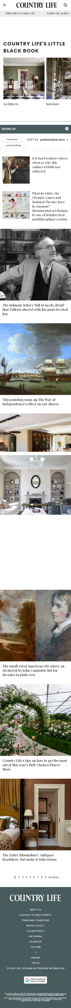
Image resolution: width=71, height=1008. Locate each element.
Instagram (35, 936)
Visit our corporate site (50, 995)
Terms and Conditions (35, 920)
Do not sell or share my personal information (35, 968)
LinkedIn (35, 957)
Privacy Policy (35, 925)
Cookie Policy (35, 931)
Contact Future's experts (35, 915)
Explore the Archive (58, 13)
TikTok (36, 963)
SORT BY (46, 139)
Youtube (35, 947)
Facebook (35, 941)
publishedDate (13, 145)
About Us (35, 909)
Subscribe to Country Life (20, 13)
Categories (12, 139)
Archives (54, 877)
